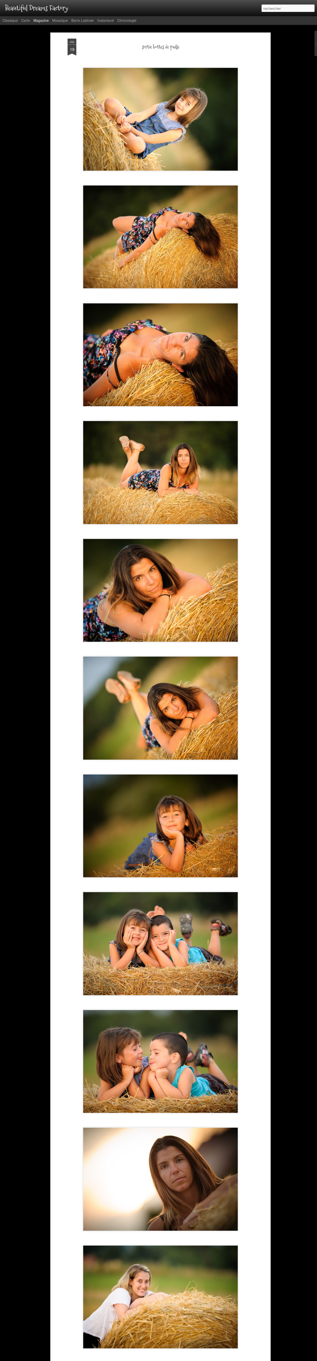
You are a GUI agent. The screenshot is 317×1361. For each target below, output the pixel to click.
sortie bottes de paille (160, 46)
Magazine (41, 20)
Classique (10, 20)
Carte (25, 20)
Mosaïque (60, 20)
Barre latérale (82, 20)
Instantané (105, 20)
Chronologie (126, 20)
